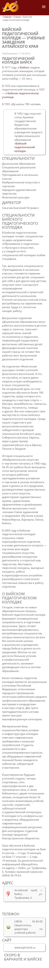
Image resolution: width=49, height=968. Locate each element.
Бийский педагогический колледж (24, 147)
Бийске (24, 67)
